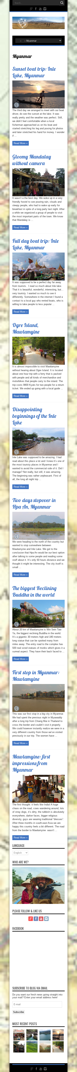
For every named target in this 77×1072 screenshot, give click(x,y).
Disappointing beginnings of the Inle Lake (34, 416)
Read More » (20, 143)
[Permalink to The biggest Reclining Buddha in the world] (38, 626)
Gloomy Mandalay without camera (31, 159)
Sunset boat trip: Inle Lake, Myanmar (34, 72)
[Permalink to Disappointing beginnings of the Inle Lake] (38, 454)
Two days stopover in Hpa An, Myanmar (34, 503)
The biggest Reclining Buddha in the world (34, 591)
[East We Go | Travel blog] (38, 26)
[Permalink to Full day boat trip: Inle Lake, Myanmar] (38, 279)
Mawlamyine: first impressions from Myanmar (31, 763)
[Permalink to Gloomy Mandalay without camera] (38, 195)
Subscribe (18, 1012)
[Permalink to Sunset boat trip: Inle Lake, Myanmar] (38, 107)
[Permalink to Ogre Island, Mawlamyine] (38, 363)
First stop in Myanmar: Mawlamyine (35, 675)
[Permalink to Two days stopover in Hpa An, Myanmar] (38, 539)
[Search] (62, 3)
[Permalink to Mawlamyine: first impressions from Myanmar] (38, 802)
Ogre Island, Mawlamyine (25, 328)
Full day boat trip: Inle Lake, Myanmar (35, 244)
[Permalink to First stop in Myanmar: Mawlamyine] (38, 711)
